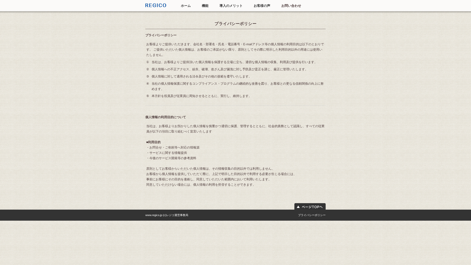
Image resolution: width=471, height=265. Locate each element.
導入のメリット (231, 6)
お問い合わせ (291, 6)
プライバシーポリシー (312, 215)
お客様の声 (262, 6)
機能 (205, 6)
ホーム (186, 6)
